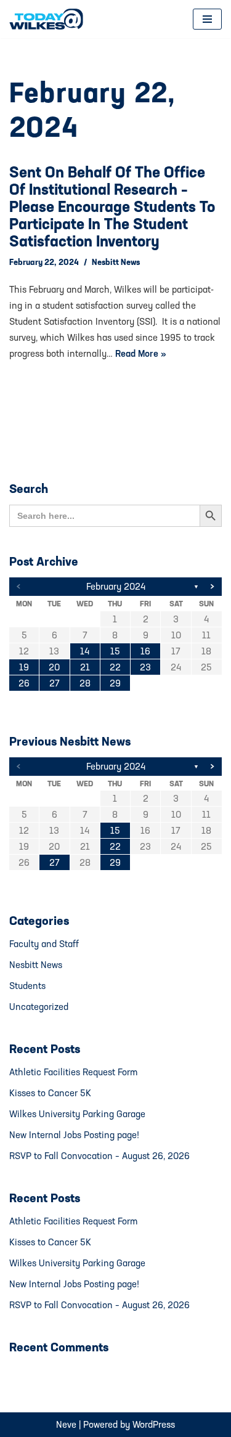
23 (145, 667)
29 (115, 683)
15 (115, 651)
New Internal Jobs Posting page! (74, 1135)
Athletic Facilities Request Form (73, 1072)
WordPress (153, 1424)
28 (85, 683)
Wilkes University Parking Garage (77, 1114)
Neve (66, 1424)
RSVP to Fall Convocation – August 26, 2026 (99, 1156)
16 (145, 651)
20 (54, 667)
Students (27, 985)
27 (54, 683)
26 (24, 683)
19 (24, 667)
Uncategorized (38, 1006)
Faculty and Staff (44, 944)
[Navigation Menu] (207, 19)
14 (84, 651)
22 (115, 667)
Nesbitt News (116, 261)
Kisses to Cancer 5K (50, 1093)
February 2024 (115, 586)
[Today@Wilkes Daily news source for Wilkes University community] (49, 19)
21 (85, 667)
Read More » (140, 353)
